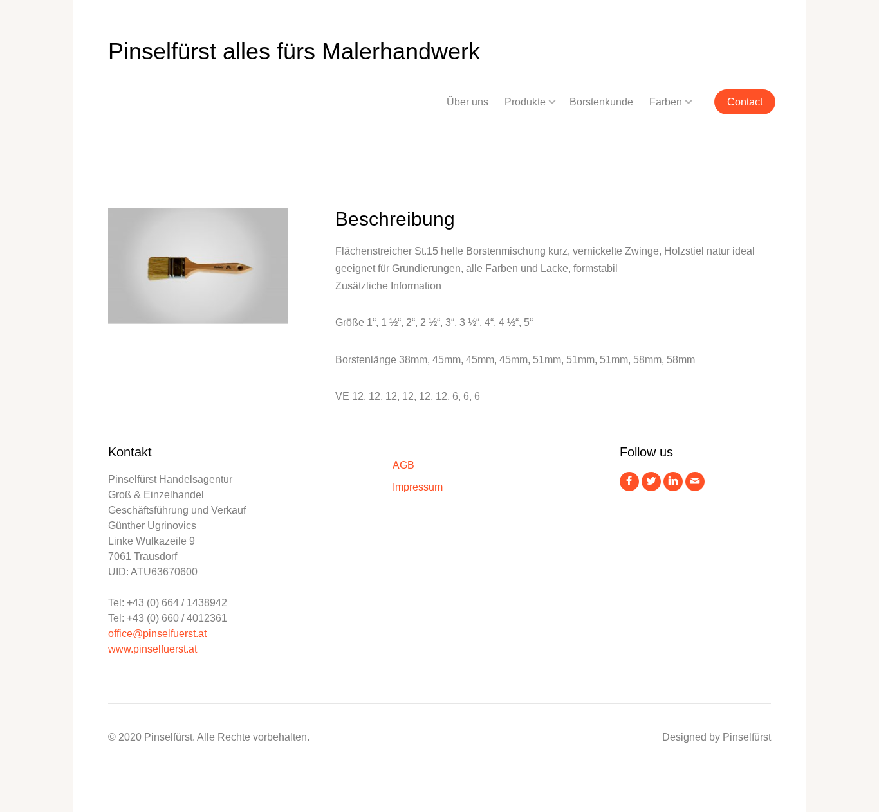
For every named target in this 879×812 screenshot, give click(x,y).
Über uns (467, 101)
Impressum (418, 487)
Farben (665, 101)
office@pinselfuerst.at (157, 633)
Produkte (525, 101)
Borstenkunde (601, 101)
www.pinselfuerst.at (152, 649)
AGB (403, 465)
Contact (745, 101)
